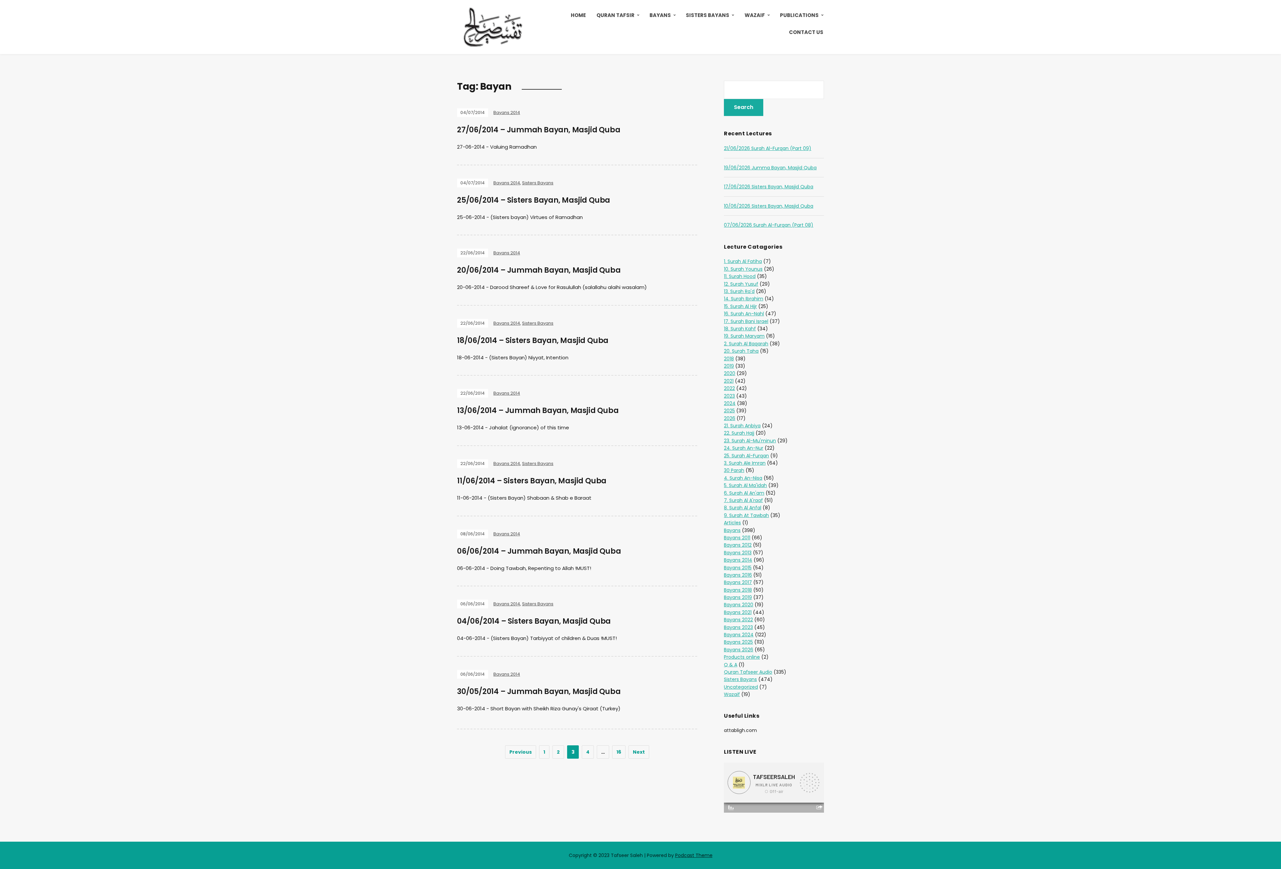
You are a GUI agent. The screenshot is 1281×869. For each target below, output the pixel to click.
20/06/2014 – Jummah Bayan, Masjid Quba (538, 270)
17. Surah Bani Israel (746, 321)
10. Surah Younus (743, 269)
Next (639, 752)
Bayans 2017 (738, 582)
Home (578, 15)
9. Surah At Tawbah (746, 515)
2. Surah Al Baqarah (746, 343)
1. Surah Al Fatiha (743, 261)
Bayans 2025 (738, 642)
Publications (799, 15)
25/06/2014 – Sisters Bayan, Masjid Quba (533, 200)
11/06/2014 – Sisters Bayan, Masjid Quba (531, 481)
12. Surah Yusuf (741, 284)
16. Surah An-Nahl (744, 313)
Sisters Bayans (707, 15)
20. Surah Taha (741, 351)
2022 (729, 388)
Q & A (730, 664)
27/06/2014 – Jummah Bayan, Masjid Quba (538, 130)
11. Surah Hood (740, 276)
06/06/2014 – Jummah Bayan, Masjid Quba (539, 551)
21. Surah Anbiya (742, 425)
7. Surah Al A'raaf (743, 500)
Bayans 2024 (739, 634)
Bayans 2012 (738, 545)
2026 (729, 418)
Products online (742, 657)
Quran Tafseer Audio (748, 672)
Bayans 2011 (737, 537)
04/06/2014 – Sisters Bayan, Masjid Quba (534, 621)
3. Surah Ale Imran (745, 463)
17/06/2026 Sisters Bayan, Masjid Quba (768, 186)
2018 (729, 358)
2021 (729, 381)
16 (618, 752)
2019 (729, 366)
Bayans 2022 (738, 619)
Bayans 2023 (738, 627)
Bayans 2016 (738, 575)
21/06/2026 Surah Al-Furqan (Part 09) (767, 148)
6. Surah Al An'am (744, 493)
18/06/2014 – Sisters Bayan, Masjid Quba (532, 340)
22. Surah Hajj (739, 433)
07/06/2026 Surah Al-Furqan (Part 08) (768, 225)
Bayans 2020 (738, 604)
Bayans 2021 (738, 612)
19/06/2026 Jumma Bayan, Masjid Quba (770, 167)
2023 (729, 396)
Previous (520, 752)
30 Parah (734, 470)
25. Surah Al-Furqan (746, 455)
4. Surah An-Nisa (743, 478)
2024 (730, 403)
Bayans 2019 (738, 597)
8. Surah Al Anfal (742, 507)
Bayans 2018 (738, 590)
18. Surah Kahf (740, 328)
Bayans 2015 (738, 567)
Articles (732, 522)
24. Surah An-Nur (743, 448)
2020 (729, 373)
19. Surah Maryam (744, 336)
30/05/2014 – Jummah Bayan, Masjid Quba (538, 691)
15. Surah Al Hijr (740, 306)
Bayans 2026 (738, 649)
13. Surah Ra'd (739, 291)
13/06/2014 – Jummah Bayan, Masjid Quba (537, 410)
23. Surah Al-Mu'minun (750, 440)
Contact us (806, 32)
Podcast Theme (694, 855)
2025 (729, 410)
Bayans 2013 (738, 552)
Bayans (660, 15)
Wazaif (755, 15)
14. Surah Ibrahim (743, 298)
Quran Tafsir (615, 15)
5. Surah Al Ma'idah (745, 485)
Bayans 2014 (506, 112)
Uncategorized (741, 687)
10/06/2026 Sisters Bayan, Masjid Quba (768, 206)
